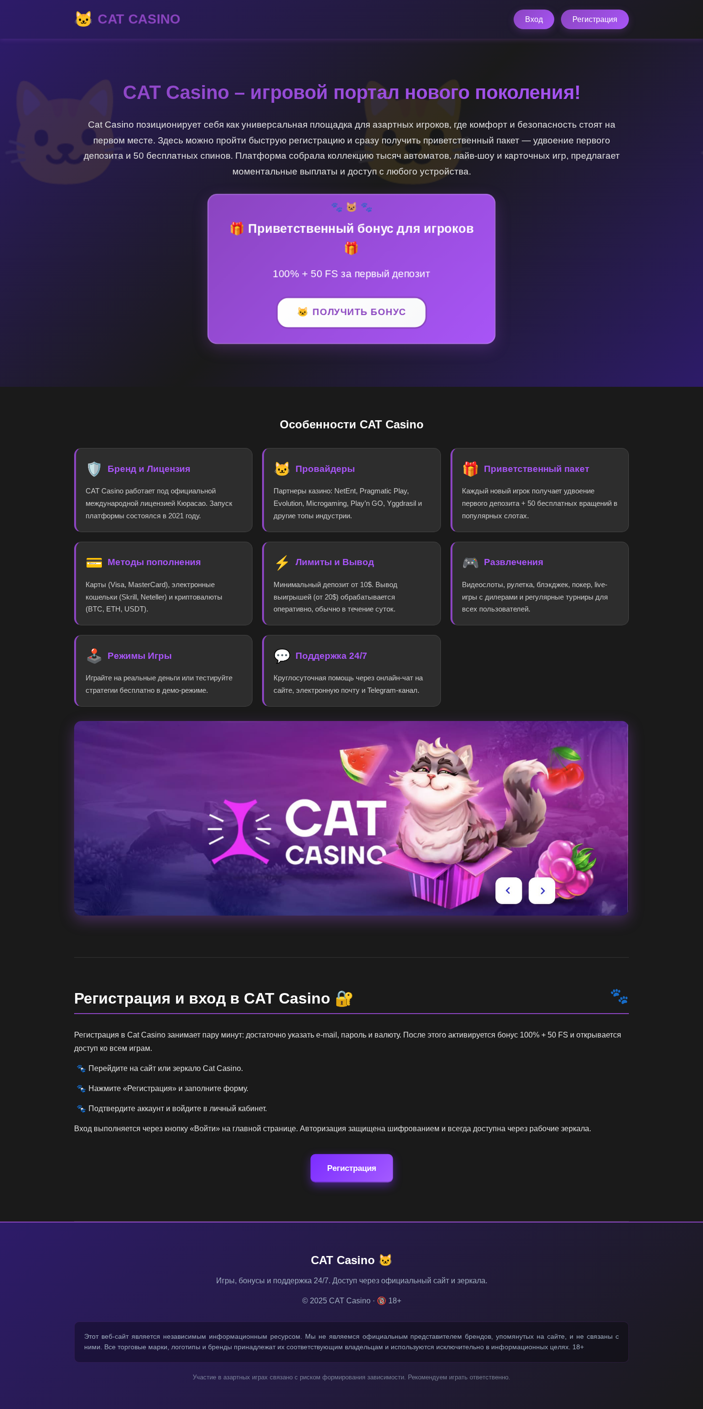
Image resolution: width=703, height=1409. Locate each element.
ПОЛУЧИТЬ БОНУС (359, 312)
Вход (534, 19)
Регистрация (594, 19)
